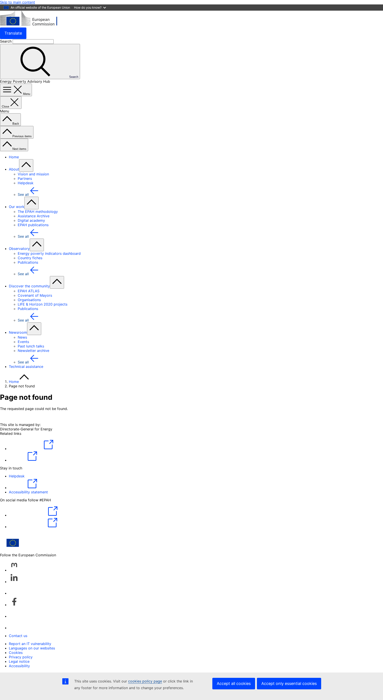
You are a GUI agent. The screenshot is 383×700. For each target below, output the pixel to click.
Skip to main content (17, 2)
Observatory (19, 248)
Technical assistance (26, 366)
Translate (13, 33)
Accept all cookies (234, 683)
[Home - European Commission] (32, 25)
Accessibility (19, 666)
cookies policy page (145, 681)
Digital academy (31, 220)
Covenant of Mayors (35, 295)
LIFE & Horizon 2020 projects (42, 304)
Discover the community (29, 286)
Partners (25, 178)
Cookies (16, 652)
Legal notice (19, 661)
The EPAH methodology (38, 211)
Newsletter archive (33, 350)
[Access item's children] (26, 165)
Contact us (18, 635)
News (22, 337)
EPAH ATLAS (28, 291)
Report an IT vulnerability (30, 643)
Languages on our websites (32, 648)
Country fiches (30, 258)
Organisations (29, 300)
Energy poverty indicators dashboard (49, 253)
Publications (28, 262)
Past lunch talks (31, 346)
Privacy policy (21, 657)
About (14, 169)
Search (6, 41)
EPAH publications (33, 225)
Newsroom (18, 332)
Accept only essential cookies (289, 683)
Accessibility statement (28, 492)
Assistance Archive (33, 216)
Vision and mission (33, 174)
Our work (16, 206)
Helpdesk (25, 183)
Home (14, 157)
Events (23, 341)
